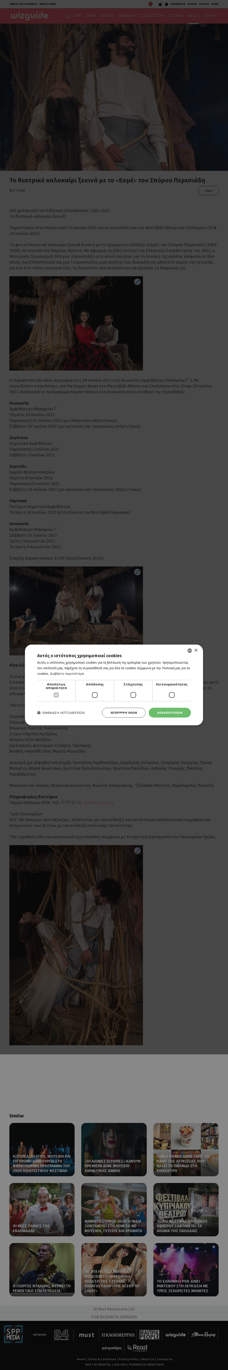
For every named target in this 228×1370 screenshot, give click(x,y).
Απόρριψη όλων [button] (124, 713)
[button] (61, 712)
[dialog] (114, 685)
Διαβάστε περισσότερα (67, 673)
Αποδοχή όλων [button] (169, 713)
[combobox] (189, 650)
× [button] (195, 650)
